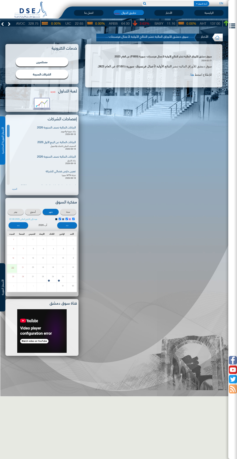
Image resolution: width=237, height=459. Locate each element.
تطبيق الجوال (129, 12)
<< (67, 225)
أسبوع (33, 212)
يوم (15, 212)
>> (18, 225)
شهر (51, 212)
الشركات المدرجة (42, 74)
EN (221, 3)
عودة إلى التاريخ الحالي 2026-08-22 (23, 219)
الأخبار (169, 12)
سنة (68, 212)
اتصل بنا (88, 12)
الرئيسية (209, 12)
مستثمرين (42, 61)
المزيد (14, 189)
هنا (192, 74)
